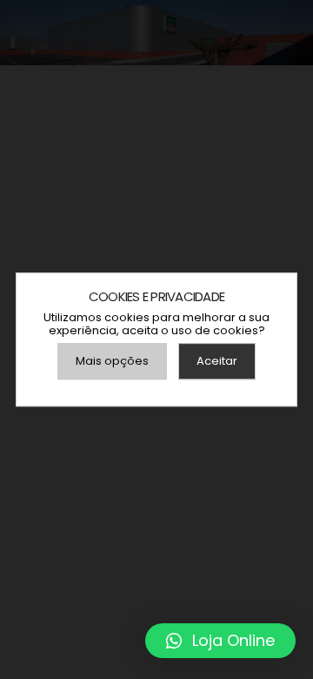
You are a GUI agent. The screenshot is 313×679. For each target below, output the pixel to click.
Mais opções (112, 361)
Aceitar (216, 361)
